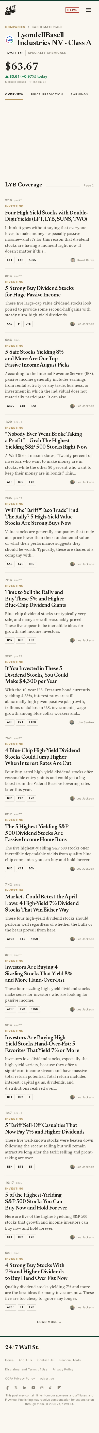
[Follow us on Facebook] (7, 1387)
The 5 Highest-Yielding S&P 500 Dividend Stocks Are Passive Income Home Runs (37, 833)
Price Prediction (47, 94)
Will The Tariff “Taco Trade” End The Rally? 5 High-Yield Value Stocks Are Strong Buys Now (41, 517)
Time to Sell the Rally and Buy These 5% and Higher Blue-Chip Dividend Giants (35, 599)
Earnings (79, 94)
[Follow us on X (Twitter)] (16, 1387)
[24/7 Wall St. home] (10, 10)
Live (73, 9)
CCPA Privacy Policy (20, 1378)
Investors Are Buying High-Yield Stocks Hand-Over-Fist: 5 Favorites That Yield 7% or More (42, 1044)
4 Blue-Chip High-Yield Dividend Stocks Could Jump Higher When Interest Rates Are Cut (42, 757)
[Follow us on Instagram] (42, 1387)
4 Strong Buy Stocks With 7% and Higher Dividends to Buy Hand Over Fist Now (36, 1272)
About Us (25, 1360)
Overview (14, 94)
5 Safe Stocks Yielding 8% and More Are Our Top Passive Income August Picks (37, 359)
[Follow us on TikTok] (50, 1387)
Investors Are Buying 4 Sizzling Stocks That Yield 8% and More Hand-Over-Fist (38, 974)
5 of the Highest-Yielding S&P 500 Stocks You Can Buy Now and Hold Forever (36, 1202)
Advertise (47, 1378)
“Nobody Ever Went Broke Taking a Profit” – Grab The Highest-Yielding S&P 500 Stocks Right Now (46, 441)
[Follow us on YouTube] (33, 1387)
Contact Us (45, 1360)
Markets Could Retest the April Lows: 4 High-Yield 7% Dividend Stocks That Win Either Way (42, 904)
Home (9, 1360)
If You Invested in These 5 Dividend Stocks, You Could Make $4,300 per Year (36, 675)
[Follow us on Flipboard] (59, 1387)
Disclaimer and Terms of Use (26, 1369)
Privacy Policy (63, 1369)
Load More (49, 1322)
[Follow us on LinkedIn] (24, 1387)
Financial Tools (70, 1360)
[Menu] (88, 9)
